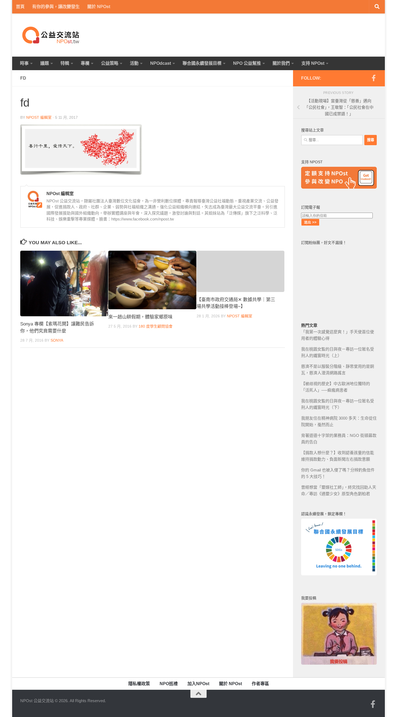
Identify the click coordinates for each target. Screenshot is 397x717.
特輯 (64, 63)
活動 (134, 63)
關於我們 (281, 63)
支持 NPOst (312, 63)
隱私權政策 (139, 683)
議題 (44, 63)
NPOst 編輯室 (39, 117)
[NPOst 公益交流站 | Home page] (51, 35)
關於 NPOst (98, 6)
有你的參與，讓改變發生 (56, 6)
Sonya (57, 340)
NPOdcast (160, 63)
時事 (24, 63)
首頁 (20, 6)
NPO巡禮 (169, 683)
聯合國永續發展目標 (202, 63)
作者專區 (260, 683)
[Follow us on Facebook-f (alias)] (373, 78)
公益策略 (109, 63)
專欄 (85, 63)
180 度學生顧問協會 (156, 326)
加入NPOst (198, 683)
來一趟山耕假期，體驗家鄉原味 (140, 317)
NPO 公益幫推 (247, 63)
